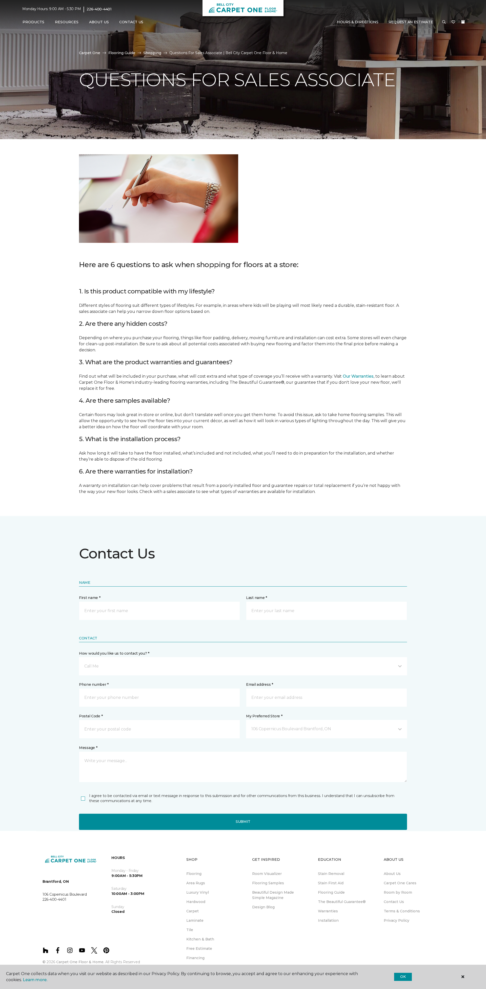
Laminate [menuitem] (195, 920)
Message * (88, 747)
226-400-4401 (99, 9)
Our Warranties (358, 376)
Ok (403, 976)
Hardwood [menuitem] (195, 901)
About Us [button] (99, 22)
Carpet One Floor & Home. (80, 962)
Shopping (152, 53)
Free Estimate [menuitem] (199, 948)
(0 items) (463, 22)
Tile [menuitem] (189, 930)
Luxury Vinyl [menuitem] (197, 892)
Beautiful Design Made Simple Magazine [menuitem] (273, 895)
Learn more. (35, 979)
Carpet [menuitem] (192, 911)
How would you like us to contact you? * (114, 653)
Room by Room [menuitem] (398, 892)
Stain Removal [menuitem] (331, 873)
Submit (243, 821)
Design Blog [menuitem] (263, 907)
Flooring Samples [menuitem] (268, 883)
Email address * (259, 684)
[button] (444, 22)
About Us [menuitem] (392, 873)
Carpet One (89, 53)
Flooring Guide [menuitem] (331, 892)
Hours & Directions (357, 22)
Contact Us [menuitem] (131, 22)
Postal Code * (91, 716)
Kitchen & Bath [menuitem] (200, 939)
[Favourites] (453, 22)
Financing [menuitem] (195, 958)
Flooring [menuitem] (193, 873)
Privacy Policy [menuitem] (396, 920)
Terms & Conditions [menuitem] (402, 911)
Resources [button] (66, 22)
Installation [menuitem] (328, 920)
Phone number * (94, 684)
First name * (89, 597)
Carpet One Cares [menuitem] (400, 883)
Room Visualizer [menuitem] (267, 873)
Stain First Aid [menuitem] (330, 883)
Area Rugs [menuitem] (195, 883)
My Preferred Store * (264, 716)
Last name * (256, 597)
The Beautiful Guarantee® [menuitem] (342, 901)
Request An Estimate (411, 22)
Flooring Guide (121, 53)
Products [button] (33, 22)
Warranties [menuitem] (328, 911)
